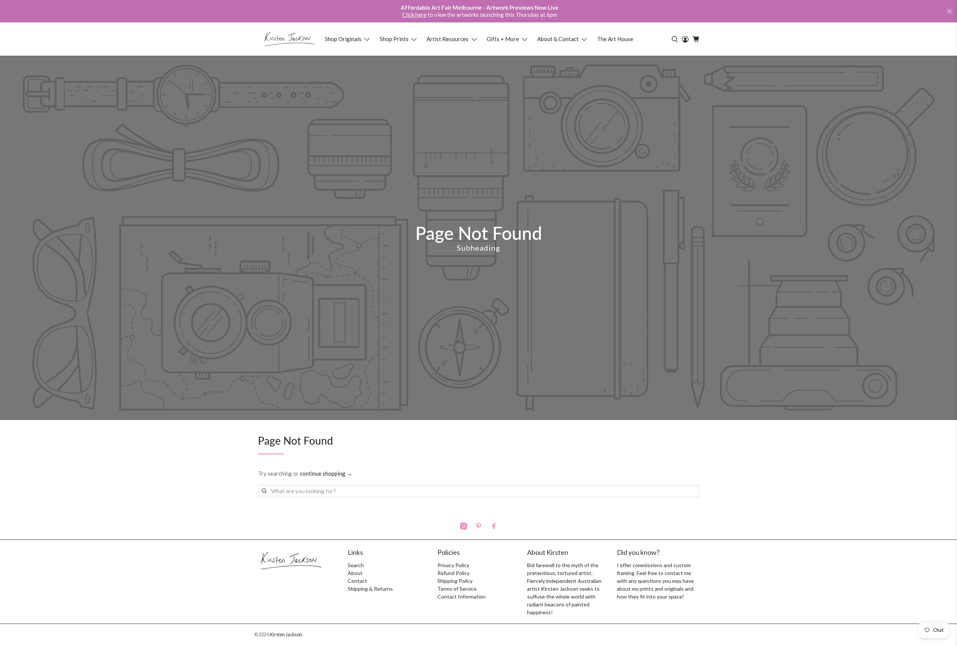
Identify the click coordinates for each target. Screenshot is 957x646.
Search (356, 565)
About (355, 573)
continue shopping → (326, 473)
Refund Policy (453, 573)
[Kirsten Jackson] (289, 39)
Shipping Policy (455, 581)
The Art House (615, 38)
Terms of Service (457, 588)
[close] (949, 11)
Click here (414, 14)
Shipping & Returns (370, 588)
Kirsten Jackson (286, 634)
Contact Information (461, 596)
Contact (357, 581)
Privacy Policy (453, 565)
